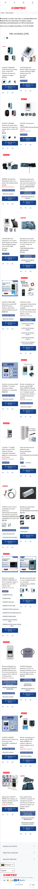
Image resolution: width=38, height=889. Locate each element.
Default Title (24, 81)
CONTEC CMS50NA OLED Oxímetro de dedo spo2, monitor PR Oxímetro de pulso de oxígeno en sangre (9, 71)
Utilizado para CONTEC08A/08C (28, 680)
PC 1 (22, 462)
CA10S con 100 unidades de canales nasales (28, 343)
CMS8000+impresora (8, 602)
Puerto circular (24, 528)
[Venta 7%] (28, 110)
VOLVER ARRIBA (19, 884)
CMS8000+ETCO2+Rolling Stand (10, 620)
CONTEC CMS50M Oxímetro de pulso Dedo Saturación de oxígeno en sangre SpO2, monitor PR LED (10, 127)
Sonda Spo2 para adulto (9, 530)
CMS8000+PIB (6, 598)
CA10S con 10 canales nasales (28, 324)
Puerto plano (24, 531)
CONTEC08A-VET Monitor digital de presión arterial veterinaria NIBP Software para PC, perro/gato (28, 71)
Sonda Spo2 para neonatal (10, 537)
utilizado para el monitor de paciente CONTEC (27, 823)
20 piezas (23, 466)
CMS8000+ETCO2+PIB (9, 605)
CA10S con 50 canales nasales (28, 338)
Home (2, 13)
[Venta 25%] (10, 433)
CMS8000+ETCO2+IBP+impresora (12, 613)
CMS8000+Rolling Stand (9, 616)
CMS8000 (5, 591)
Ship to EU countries (8, 194)
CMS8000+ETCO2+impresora (11, 609)
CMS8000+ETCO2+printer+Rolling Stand (12, 625)
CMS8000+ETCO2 (7, 595)
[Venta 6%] (28, 370)
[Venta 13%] (10, 165)
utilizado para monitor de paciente (27, 197)
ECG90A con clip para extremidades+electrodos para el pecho (9, 683)
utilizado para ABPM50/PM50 (28, 192)
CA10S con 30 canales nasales (28, 333)
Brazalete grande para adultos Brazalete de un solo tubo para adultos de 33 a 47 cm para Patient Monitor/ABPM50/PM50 (28, 183)
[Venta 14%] (28, 288)
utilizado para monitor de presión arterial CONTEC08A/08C (27, 813)
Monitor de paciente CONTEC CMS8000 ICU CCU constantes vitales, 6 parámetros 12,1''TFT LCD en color (10, 582)
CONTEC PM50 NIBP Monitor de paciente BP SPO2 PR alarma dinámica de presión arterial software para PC (9, 306)
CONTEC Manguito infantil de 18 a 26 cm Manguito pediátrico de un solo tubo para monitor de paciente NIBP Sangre (28, 670)
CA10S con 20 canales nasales (28, 329)
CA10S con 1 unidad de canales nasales (27, 319)
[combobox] (7, 865)
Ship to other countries (8, 190)
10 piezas (28, 462)
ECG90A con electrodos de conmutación (10, 688)
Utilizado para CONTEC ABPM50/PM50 (27, 818)
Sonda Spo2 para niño (9, 534)
